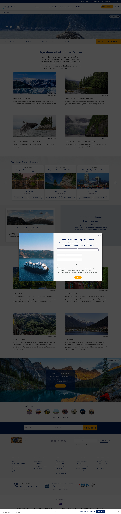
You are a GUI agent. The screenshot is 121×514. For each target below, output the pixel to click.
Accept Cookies (100, 511)
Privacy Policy (94, 272)
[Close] (118, 511)
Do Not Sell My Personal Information (87, 511)
